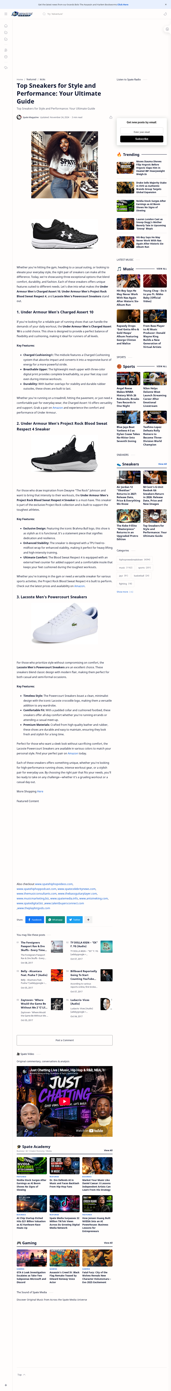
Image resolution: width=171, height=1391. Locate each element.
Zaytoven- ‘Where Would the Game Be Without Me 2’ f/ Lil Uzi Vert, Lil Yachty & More (34, 1003)
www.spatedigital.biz (30, 903)
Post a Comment (65, 1040)
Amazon (58, 408)
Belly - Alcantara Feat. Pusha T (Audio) (34, 973)
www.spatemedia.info (64, 898)
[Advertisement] (92, 47)
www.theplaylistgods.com (33, 908)
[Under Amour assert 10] (64, 234)
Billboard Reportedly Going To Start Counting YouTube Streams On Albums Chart (83, 975)
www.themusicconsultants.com (37, 893)
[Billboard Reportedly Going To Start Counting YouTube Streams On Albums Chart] (107, 975)
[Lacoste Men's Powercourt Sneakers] (64, 623)
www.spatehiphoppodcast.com (36, 889)
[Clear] (95, 13)
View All (108, 1150)
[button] (165, 13)
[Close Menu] (166, 4)
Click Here (122, 4)
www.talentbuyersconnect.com (64, 903)
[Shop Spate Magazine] (64, 164)
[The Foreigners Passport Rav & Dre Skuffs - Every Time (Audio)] (57, 947)
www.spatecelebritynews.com (77, 889)
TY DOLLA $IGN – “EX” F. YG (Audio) (84, 944)
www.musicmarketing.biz (33, 898)
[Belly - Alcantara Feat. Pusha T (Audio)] (57, 975)
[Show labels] (125, 592)
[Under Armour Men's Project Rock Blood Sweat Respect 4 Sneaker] (64, 453)
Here (40, 791)
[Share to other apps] (88, 919)
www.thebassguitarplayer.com (77, 893)
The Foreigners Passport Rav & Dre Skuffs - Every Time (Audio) (33, 946)
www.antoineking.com (93, 898)
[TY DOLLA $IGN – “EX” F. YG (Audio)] (107, 947)
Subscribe (141, 139)
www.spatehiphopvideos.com (54, 884)
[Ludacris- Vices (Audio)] (107, 1004)
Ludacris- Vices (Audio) (79, 1001)
